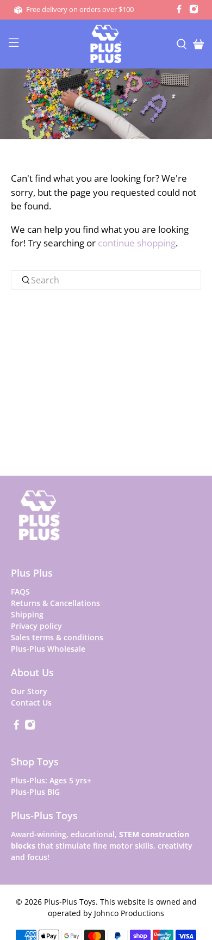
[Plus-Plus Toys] (106, 44)
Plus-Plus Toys (70, 901)
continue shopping (137, 243)
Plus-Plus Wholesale (48, 649)
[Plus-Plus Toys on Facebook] (179, 11)
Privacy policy (36, 626)
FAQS (20, 591)
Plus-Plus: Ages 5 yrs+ (51, 780)
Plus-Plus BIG (35, 792)
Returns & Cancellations (55, 603)
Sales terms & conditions (57, 637)
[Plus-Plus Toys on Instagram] (193, 11)
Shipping (27, 614)
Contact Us (31, 702)
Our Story (29, 691)
